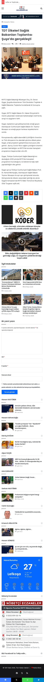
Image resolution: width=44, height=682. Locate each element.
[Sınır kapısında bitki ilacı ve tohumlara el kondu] (32, 274)
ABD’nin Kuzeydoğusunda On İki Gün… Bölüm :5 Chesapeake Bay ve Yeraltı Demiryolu (28, 461)
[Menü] (3, 9)
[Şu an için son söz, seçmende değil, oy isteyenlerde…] (7, 550)
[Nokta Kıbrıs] (22, 8)
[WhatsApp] (6, 198)
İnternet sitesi (6, 375)
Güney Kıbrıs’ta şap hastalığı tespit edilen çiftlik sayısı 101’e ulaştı (11, 309)
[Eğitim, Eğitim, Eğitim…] (7, 532)
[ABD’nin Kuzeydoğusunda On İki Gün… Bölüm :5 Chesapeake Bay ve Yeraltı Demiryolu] (7, 462)
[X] (11, 193)
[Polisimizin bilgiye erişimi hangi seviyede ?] (7, 498)
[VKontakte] (36, 193)
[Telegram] (11, 198)
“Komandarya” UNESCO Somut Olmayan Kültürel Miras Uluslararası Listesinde (11, 285)
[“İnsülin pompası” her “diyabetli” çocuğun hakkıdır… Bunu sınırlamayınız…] (7, 427)
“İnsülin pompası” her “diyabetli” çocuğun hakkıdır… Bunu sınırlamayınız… (28, 426)
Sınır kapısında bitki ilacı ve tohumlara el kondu (32, 283)
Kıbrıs (12, 22)
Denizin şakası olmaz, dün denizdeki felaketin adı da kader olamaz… (27, 408)
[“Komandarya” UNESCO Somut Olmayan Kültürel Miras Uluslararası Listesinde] (11, 274)
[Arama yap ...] (41, 9)
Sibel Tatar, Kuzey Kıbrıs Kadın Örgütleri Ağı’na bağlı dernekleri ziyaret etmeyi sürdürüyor (32, 310)
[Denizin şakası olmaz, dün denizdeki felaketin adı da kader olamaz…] (7, 409)
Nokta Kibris (37, 668)
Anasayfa (6, 22)
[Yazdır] (21, 198)
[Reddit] (31, 193)
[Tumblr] (21, 193)
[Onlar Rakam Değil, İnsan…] (7, 480)
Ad (3, 357)
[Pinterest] (26, 193)
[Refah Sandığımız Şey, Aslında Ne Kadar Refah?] (7, 445)
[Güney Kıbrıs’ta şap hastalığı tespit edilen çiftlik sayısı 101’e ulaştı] (11, 299)
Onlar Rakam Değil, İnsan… (25, 477)
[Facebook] (6, 193)
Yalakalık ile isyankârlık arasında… (28, 512)
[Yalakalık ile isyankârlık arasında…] (7, 515)
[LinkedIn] (16, 193)
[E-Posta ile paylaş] (16, 198)
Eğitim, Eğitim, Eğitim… (23, 529)
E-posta (5, 366)
